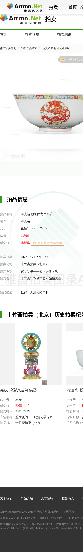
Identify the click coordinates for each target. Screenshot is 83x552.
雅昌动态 (68, 498)
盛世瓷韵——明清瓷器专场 (34, 417)
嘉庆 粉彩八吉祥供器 (18, 390)
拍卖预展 (32, 34)
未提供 (26, 242)
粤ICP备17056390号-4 (52, 518)
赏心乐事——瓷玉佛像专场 (39, 271)
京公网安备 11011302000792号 (17, 518)
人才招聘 (47, 498)
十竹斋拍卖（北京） (35, 264)
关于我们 (6, 498)
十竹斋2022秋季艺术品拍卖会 (41, 278)
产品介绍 (27, 498)
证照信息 (69, 511)
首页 (3, 34)
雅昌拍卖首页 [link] (8, 48)
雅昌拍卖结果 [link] (29, 48)
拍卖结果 (64, 34)
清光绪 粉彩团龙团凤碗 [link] (56, 48)
